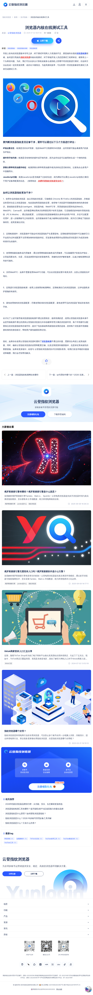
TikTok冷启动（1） (36, 839)
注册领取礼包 (33, 414)
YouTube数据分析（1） (71, 839)
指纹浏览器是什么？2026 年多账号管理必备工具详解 (28, 818)
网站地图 (59, 989)
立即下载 (34, 874)
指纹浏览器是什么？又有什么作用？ (20, 823)
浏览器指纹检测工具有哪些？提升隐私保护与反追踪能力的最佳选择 (34, 809)
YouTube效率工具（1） (53, 839)
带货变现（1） (9, 839)
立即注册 (12, 874)
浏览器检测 (33, 48)
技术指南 (24, 17)
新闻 (15, 17)
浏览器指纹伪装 (22, 48)
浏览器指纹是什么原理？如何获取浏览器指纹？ (25, 813)
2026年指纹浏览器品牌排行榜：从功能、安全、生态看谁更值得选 (33, 804)
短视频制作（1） (22, 839)
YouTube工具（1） (10, 842)
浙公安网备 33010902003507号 (52, 985)
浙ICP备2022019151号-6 (71, 985)
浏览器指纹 (11, 48)
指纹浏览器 (6, 17)
